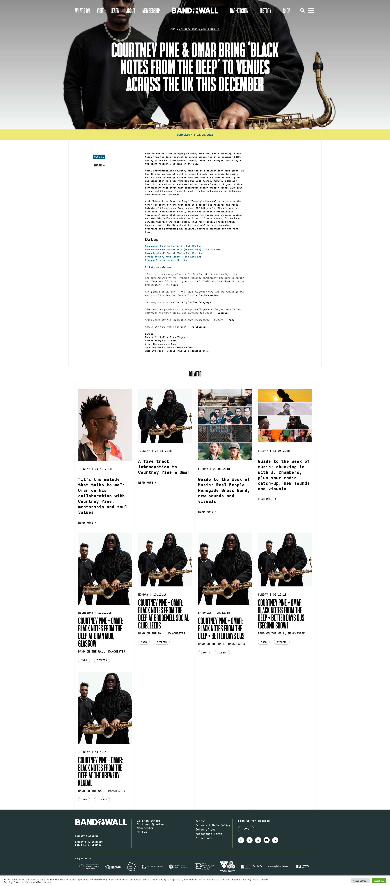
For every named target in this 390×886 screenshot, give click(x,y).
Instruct (97, 841)
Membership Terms (208, 834)
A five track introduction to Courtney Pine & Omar (164, 467)
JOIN (246, 829)
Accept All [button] (379, 880)
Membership (151, 10)
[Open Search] (302, 10)
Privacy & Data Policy (213, 825)
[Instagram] (258, 840)
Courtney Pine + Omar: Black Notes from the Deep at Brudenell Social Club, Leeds (163, 613)
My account (203, 838)
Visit (100, 10)
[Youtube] (267, 840)
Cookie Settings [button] (361, 880)
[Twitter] (249, 840)
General (99, 156)
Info (84, 660)
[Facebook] (241, 840)
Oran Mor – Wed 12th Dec (166, 260)
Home (172, 29)
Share (97, 165)
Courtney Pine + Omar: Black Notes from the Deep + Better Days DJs (221, 628)
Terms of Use (205, 829)
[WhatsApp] (275, 840)
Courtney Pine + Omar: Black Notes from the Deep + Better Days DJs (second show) (281, 613)
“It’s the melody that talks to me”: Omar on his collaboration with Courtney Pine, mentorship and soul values (102, 496)
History (265, 10)
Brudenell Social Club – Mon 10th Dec (174, 253)
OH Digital (94, 844)
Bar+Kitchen (239, 10)
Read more (85, 522)
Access (200, 821)
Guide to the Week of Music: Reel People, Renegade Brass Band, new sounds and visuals (224, 490)
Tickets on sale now (158, 267)
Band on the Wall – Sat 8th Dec (173, 245)
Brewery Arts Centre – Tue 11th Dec (173, 256)
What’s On (82, 10)
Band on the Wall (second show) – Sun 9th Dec (182, 249)
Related (195, 374)
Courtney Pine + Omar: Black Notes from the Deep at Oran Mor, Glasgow (100, 631)
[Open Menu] (311, 10)
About (130, 10)
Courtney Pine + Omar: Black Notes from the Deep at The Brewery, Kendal (100, 771)
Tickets (102, 660)
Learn (115, 10)
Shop (286, 10)
